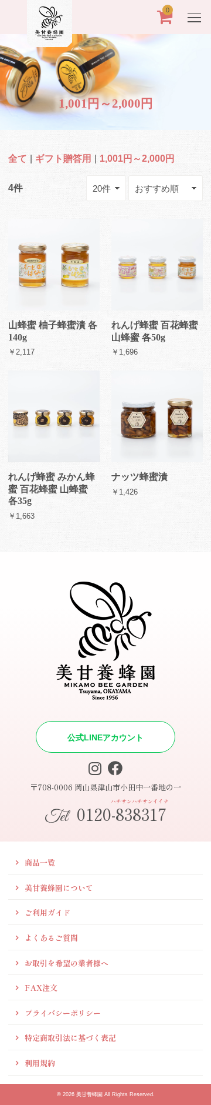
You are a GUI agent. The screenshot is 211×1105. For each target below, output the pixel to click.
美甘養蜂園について (59, 887)
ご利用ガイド (47, 912)
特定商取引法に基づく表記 (70, 1037)
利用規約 (40, 1063)
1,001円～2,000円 (137, 158)
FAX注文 (41, 987)
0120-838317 (107, 812)
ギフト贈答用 (63, 158)
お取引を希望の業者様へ (66, 963)
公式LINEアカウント (105, 737)
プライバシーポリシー (63, 1013)
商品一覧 (40, 862)
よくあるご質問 (51, 937)
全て (17, 158)
